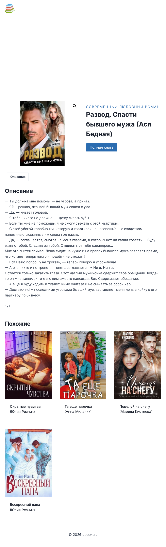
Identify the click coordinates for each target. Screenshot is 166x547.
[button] (74, 106)
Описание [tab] (18, 177)
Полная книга (102, 147)
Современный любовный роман (123, 107)
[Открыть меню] (157, 8)
